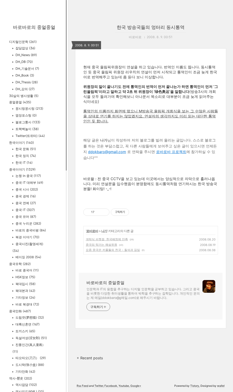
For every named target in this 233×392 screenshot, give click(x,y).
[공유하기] (98, 212)
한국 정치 (25, 156)
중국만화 (20, 311)
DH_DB (24, 62)
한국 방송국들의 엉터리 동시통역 (151, 27)
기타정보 (25, 297)
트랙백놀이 (27, 129)
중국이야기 (22, 169)
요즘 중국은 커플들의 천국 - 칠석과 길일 (113, 250)
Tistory (194, 385)
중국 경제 (25, 196)
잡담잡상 (25, 48)
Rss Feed (82, 385)
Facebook (110, 385)
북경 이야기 (27, 237)
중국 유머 (25, 216)
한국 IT (24, 162)
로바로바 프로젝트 (171, 151)
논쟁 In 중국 (28, 176)
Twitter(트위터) (30, 136)
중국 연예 (25, 203)
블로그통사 (27, 122)
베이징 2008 (28, 257)
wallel (221, 385)
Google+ (135, 385)
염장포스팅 (26, 115)
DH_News (26, 55)
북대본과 (25, 291)
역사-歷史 (20, 378)
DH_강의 (25, 89)
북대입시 (25, 284)
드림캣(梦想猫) (29, 317)
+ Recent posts (90, 358)
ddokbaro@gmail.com (107, 151)
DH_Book (24, 75)
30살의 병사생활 (23, 96)
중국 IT (25, 210)
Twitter (98, 385)
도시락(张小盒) (29, 365)
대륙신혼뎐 (27, 324)
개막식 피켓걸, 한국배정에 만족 (107, 239)
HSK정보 (25, 277)
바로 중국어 (27, 270)
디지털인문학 (23, 42)
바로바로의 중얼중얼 (34, 27)
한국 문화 (25, 149)
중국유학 (20, 264)
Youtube (124, 385)
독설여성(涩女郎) (31, 338)
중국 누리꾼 (28, 223)
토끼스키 (25, 331)
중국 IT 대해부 (29, 182)
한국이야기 (21, 142)
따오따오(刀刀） (30, 358)
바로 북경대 (27, 304)
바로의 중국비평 (30, 230)
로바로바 (92, 231)
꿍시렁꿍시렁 (29, 108)
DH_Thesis (26, 82)
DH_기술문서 (27, 68)
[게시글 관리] (104, 212)
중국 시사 (26, 189)
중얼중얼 (20, 102)
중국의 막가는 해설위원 (101, 244)
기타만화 (25, 371)
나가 (104, 231)
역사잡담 (26, 385)
